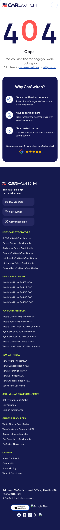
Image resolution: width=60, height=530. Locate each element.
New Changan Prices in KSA (16, 380)
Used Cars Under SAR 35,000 (17, 292)
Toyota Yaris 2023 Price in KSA (17, 321)
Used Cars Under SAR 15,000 (17, 282)
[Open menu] (49, 5)
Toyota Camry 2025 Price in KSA (18, 316)
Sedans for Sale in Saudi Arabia (17, 248)
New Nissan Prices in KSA (14, 370)
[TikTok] (41, 515)
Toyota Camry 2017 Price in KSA (18, 341)
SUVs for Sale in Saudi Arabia (16, 238)
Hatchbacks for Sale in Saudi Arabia (20, 258)
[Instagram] (24, 515)
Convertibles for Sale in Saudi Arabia (20, 268)
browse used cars (29, 67)
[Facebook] (19, 515)
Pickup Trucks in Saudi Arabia (16, 243)
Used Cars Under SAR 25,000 (17, 287)
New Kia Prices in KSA (13, 375)
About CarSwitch (10, 458)
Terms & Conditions (12, 473)
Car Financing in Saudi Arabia (16, 439)
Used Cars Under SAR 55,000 (17, 297)
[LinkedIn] (30, 515)
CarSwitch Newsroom (13, 444)
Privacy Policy (9, 468)
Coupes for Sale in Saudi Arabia (18, 253)
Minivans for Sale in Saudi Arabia (18, 263)
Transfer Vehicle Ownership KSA (18, 429)
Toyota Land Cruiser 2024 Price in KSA (21, 346)
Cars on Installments (12, 409)
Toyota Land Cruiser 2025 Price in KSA (21, 326)
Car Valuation (9, 404)
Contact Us (8, 463)
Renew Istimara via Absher (15, 434)
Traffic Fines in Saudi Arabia (15, 424)
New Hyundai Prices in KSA (15, 365)
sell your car (49, 67)
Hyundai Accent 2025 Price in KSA (19, 336)
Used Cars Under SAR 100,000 (17, 302)
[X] (35, 515)
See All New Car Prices (13, 385)
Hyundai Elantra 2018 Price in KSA (18, 331)
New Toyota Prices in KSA (14, 360)
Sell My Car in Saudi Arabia (15, 399)
